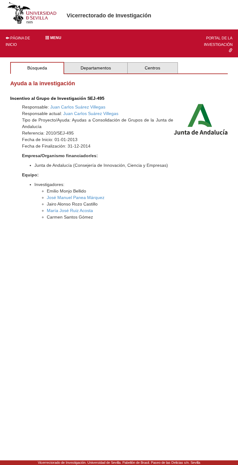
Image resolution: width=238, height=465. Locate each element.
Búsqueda (37, 67)
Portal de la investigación (218, 41)
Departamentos (96, 67)
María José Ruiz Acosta (70, 210)
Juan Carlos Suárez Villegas (77, 106)
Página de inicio (18, 41)
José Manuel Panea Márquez (75, 197)
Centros (152, 67)
